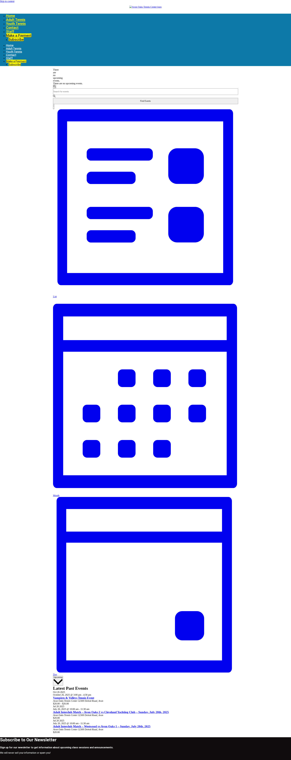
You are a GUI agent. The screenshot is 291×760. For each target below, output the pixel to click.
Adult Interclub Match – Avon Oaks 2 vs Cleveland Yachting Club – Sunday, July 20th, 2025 (111, 712)
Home (10, 16)
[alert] (54, 75)
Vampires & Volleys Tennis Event (73, 697)
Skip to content (7, 1)
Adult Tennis (15, 20)
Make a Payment (19, 35)
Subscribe (16, 39)
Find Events (145, 101)
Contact (12, 27)
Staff (10, 31)
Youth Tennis (16, 24)
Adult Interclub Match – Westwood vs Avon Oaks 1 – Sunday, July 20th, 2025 (102, 726)
